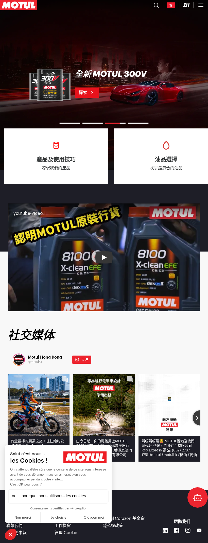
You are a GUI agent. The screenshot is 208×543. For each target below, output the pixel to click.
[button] (11, 534)
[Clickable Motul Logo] (18, 5)
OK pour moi (94, 517)
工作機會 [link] (63, 526)
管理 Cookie (66, 533)
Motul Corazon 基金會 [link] (124, 519)
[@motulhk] (19, 360)
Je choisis (58, 517)
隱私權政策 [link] (113, 526)
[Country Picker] (171, 5)
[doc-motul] (197, 497)
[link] (104, 84)
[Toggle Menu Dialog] (201, 5)
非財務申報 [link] (16, 533)
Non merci (22, 517)
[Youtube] (199, 530)
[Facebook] (176, 530)
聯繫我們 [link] (14, 526)
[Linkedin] (165, 530)
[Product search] (156, 5)
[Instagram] (187, 530)
